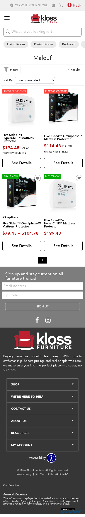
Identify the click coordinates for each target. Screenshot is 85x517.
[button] (29, 5)
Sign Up (42, 306)
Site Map (40, 474)
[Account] (53, 5)
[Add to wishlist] (37, 178)
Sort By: (8, 80)
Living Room (16, 44)
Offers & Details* (58, 474)
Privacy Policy (24, 474)
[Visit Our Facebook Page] (37, 321)
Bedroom (68, 44)
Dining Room (43, 44)
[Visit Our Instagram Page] (47, 321)
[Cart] (61, 5)
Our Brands (11, 485)
